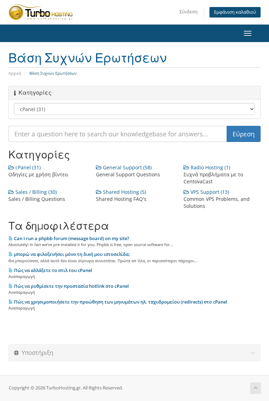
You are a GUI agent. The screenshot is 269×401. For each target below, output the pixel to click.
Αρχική (14, 73)
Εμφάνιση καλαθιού (235, 12)
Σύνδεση (188, 12)
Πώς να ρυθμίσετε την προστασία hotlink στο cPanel (71, 286)
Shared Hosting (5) (124, 192)
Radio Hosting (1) (209, 167)
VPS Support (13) (209, 192)
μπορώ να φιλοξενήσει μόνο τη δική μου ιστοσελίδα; (71, 254)
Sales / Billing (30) (35, 192)
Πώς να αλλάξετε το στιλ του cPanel (52, 270)
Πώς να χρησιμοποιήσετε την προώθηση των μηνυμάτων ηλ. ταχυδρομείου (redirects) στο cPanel (120, 302)
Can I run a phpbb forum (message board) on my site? (71, 238)
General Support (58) (127, 167)
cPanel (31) (27, 167)
